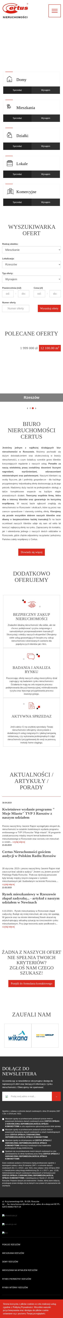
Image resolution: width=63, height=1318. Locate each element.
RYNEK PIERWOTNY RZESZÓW (16, 1279)
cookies (31, 1304)
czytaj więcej (19, 842)
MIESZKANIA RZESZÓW (13, 1253)
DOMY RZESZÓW (10, 1262)
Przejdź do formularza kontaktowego (31, 983)
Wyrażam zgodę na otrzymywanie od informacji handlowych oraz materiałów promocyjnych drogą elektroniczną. (28, 1144)
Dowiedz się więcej (31, 552)
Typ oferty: (7, 273)
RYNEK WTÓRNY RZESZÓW (15, 1287)
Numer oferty (9, 302)
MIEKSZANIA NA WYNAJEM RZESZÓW (19, 1270)
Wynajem (45, 90)
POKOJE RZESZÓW (11, 1244)
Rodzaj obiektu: (10, 244)
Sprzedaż (17, 90)
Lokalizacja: (8, 258)
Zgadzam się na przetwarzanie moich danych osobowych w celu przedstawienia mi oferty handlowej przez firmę (32, 1155)
